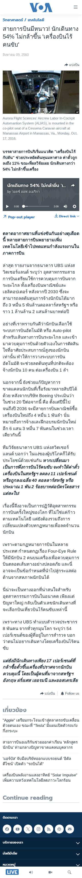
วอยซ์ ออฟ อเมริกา (26, 191)
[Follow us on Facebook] (7, 829)
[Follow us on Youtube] (17, 829)
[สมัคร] (69, 829)
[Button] (71, 65)
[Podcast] (59, 829)
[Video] (50, 872)
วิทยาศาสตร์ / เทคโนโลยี (23, 20)
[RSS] (48, 829)
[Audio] (31, 872)
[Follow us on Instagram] (38, 829)
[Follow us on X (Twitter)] (28, 829)
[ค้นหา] (69, 872)
